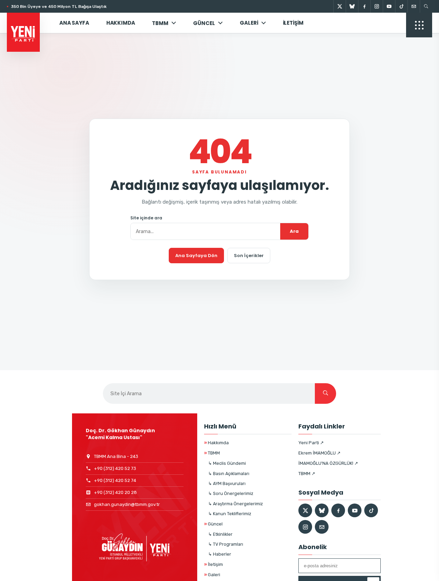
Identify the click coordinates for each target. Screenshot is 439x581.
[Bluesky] (352, 6)
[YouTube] (389, 6)
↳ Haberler (219, 554)
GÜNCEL (204, 23)
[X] (339, 6)
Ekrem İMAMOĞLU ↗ (319, 453)
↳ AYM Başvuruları (227, 483)
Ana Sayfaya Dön (196, 255)
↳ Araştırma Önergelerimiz (235, 503)
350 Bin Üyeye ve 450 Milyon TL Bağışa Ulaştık (59, 6)
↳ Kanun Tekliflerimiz (229, 513)
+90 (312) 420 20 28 (115, 492)
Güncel (213, 523)
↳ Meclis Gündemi (227, 463)
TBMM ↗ (306, 473)
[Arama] (426, 6)
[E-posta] (413, 6)
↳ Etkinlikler (220, 534)
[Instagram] (376, 6)
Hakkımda (120, 22)
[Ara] (325, 393)
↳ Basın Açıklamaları (228, 473)
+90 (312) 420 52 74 (115, 480)
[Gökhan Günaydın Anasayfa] (27, 23)
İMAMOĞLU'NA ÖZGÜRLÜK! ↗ (328, 463)
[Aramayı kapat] (421, 40)
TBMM (160, 23)
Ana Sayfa (74, 22)
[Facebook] (364, 6)
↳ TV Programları (225, 544)
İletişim (293, 22)
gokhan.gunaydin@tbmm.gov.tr (127, 504)
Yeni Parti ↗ (311, 442)
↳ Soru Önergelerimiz (230, 493)
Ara (294, 231)
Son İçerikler (249, 255)
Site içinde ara (146, 218)
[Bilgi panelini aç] (419, 25)
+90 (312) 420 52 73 (115, 468)
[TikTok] (401, 6)
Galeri (249, 22)
